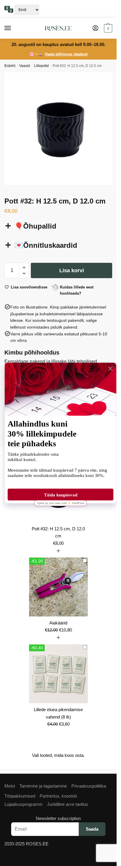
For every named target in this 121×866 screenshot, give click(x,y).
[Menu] (13, 28)
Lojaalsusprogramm (23, 804)
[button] (24, 267)
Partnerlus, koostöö (58, 795)
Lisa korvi (71, 270)
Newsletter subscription (58, 818)
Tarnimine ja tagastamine (43, 785)
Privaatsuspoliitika (88, 785)
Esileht (9, 66)
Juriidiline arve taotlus (67, 804)
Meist (9, 785)
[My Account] (95, 28)
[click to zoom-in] (60, 128)
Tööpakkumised (19, 795)
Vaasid (24, 66)
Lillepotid (41, 66)
